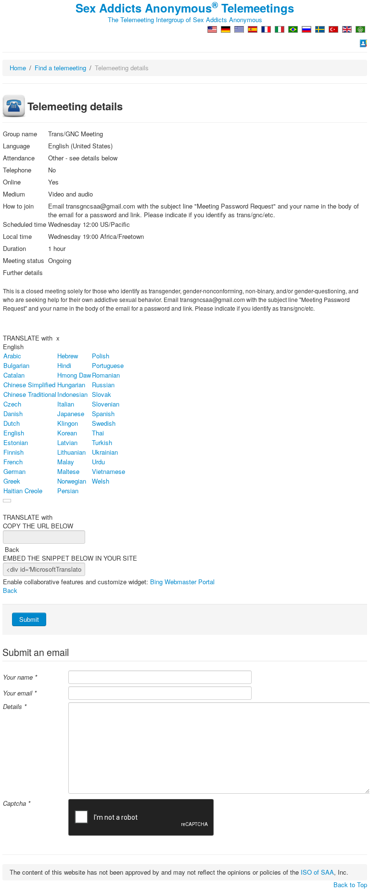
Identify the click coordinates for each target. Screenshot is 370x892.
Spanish (103, 413)
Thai (98, 432)
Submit (29, 619)
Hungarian (71, 384)
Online (12, 182)
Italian (65, 403)
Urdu (98, 461)
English (13, 346)
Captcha (16, 803)
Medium (14, 194)
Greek (11, 480)
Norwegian (71, 480)
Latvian (67, 442)
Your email (20, 693)
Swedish (103, 423)
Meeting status (23, 260)
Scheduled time (24, 224)
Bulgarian (16, 365)
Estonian (15, 442)
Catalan (14, 375)
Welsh (100, 480)
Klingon (67, 423)
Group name (20, 134)
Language (16, 146)
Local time (17, 236)
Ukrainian (105, 452)
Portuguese (108, 365)
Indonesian (72, 394)
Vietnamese (108, 471)
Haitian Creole (22, 490)
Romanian (106, 375)
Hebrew (67, 355)
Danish (13, 413)
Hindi (64, 365)
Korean (67, 432)
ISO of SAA (317, 872)
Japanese (70, 413)
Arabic (12, 355)
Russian (103, 384)
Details (14, 706)
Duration (14, 248)
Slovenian (105, 403)
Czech (12, 403)
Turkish (102, 442)
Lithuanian (71, 452)
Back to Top (350, 884)
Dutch (11, 423)
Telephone (17, 170)
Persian (67, 490)
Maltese (68, 471)
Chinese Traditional (29, 394)
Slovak (101, 394)
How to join (18, 206)
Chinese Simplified (29, 384)
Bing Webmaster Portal (182, 581)
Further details (23, 272)
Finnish (13, 452)
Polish (100, 355)
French (13, 461)
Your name (20, 677)
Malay (65, 461)
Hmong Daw (74, 375)
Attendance (19, 158)
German (14, 471)
